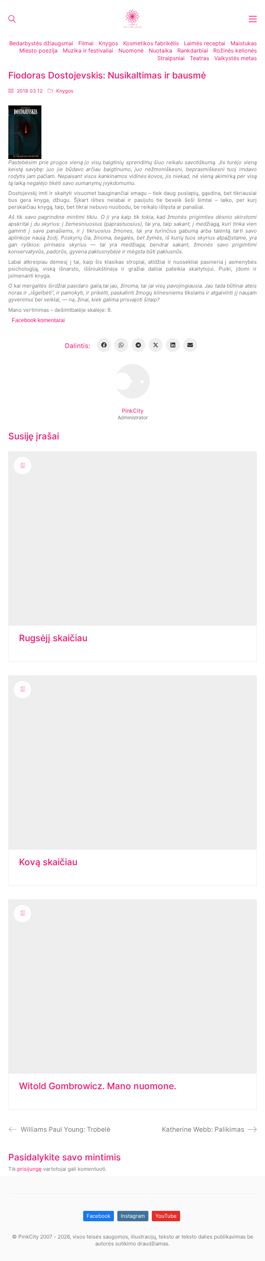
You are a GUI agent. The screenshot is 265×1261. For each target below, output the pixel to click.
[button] (253, 19)
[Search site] (12, 20)
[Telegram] (138, 345)
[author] (132, 381)
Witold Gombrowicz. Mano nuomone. (97, 1086)
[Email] (190, 345)
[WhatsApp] (121, 345)
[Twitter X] (156, 345)
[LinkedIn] (173, 345)
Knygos (64, 91)
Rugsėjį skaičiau (53, 638)
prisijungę (29, 1169)
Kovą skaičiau (48, 862)
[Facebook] (104, 345)
